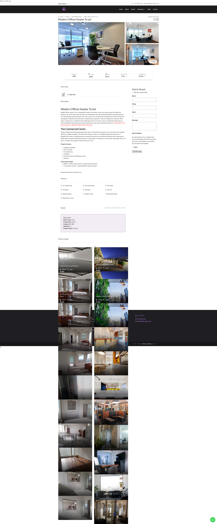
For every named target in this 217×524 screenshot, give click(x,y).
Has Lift (109, 190)
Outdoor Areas (89, 194)
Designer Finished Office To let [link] (105, 296)
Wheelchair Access (68, 198)
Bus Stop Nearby (89, 185)
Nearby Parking (67, 194)
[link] (75, 260)
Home (121, 9)
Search (133, 9)
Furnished (65, 190)
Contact (155, 9)
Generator (88, 190)
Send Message (137, 151)
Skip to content (4, 1)
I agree (135, 147)
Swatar (91, 140)
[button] (154, 19)
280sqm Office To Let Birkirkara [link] (69, 266)
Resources (141, 9)
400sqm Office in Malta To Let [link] (104, 264)
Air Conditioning (67, 185)
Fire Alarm (110, 185)
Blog (149, 9)
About (127, 9)
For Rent (67, 16)
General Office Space (76, 16)
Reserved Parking (112, 194)
